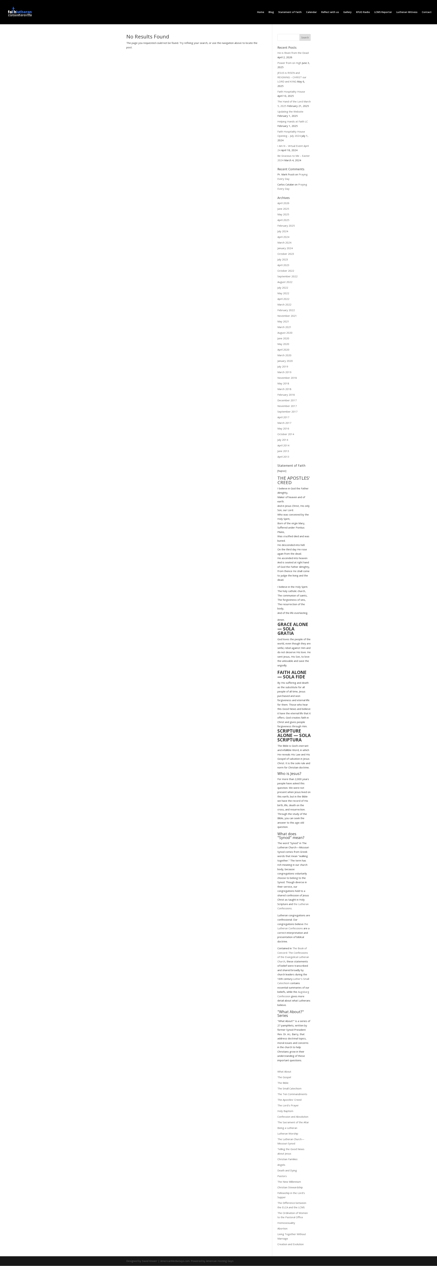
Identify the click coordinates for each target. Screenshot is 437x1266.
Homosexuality (286, 1223)
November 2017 (287, 406)
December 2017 (287, 400)
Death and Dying (287, 1170)
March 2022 (284, 304)
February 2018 (286, 394)
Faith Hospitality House (291, 91)
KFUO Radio (363, 12)
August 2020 (284, 332)
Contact (427, 12)
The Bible (282, 1082)
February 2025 (286, 225)
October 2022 (285, 270)
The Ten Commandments (292, 1094)
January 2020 (285, 361)
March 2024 (284, 242)
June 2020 (283, 338)
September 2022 (287, 276)
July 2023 (282, 259)
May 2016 (283, 428)
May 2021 (283, 321)
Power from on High (289, 63)
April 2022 (283, 299)
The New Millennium (289, 1181)
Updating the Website (290, 111)
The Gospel (284, 1077)
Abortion (282, 1228)
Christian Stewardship (290, 1187)
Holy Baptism (285, 1111)
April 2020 (283, 349)
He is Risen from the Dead (293, 52)
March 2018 (284, 389)
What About (284, 1071)
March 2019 (284, 372)
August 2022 (284, 282)
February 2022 (286, 310)
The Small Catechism (289, 1088)
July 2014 (282, 439)
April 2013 (283, 456)
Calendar (311, 12)
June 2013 (283, 451)
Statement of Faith (290, 12)
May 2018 (283, 383)
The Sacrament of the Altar (293, 1122)
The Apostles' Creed (289, 1099)
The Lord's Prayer (288, 1105)
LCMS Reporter (383, 12)
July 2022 (282, 287)
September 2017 (287, 411)
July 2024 (282, 231)
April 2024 (283, 237)
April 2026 (283, 203)
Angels (281, 1164)
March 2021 (284, 327)
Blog (271, 12)
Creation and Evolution (290, 1244)
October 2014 (285, 434)
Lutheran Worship (287, 1133)
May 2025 (283, 214)
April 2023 (283, 265)
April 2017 (283, 417)
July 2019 (282, 366)
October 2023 (285, 253)
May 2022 (283, 293)
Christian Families (287, 1159)
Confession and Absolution (292, 1116)
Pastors (282, 1176)
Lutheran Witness (406, 12)
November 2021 (287, 315)
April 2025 (283, 220)
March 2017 (284, 423)
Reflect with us (330, 12)
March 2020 (284, 355)
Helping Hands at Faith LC (292, 121)
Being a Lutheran (287, 1128)
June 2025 (283, 208)
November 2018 (287, 377)
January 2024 (285, 248)
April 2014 (283, 445)
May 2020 (283, 344)
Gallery (347, 12)
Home (260, 12)
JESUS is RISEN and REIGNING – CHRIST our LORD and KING (291, 77)
